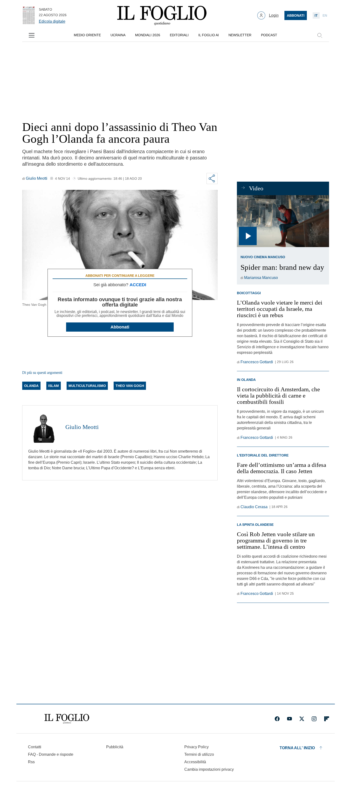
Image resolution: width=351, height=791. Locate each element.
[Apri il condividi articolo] (212, 178)
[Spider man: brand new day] (283, 221)
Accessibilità (195, 762)
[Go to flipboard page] (326, 718)
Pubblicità (114, 747)
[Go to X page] (301, 718)
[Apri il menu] (31, 35)
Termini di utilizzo (199, 754)
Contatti (34, 747)
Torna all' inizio (297, 748)
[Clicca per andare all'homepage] (66, 719)
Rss (31, 762)
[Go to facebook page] (277, 718)
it (316, 15)
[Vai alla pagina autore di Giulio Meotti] (44, 427)
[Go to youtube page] (289, 718)
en (325, 15)
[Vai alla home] (161, 15)
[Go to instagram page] (314, 718)
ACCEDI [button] (138, 284)
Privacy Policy (196, 747)
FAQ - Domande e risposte (50, 754)
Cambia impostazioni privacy (209, 769)
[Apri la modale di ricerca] (319, 35)
